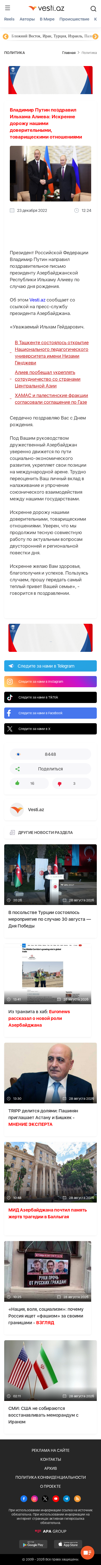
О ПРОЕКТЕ (50, 1486)
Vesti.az (37, 300)
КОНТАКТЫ (50, 1459)
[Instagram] (34, 1499)
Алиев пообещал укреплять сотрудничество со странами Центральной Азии (48, 379)
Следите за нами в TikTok (38, 697)
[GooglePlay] (33, 1544)
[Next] (95, 36)
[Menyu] (7, 7)
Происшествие (74, 19)
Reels (9, 19)
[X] (45, 1499)
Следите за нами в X (34, 729)
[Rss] (77, 1499)
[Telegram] (66, 1499)
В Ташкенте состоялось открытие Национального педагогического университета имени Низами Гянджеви (52, 353)
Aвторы (27, 19)
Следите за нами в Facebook (41, 713)
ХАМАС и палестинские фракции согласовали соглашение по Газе (51, 399)
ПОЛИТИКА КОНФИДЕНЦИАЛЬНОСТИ (50, 1477)
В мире (47, 19)
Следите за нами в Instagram (41, 682)
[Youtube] (55, 1499)
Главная (68, 53)
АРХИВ (50, 1468)
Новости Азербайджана (31, 36)
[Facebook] (23, 1499)
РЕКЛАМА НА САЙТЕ (51, 1450)
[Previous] (5, 36)
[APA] (50, 1531)
